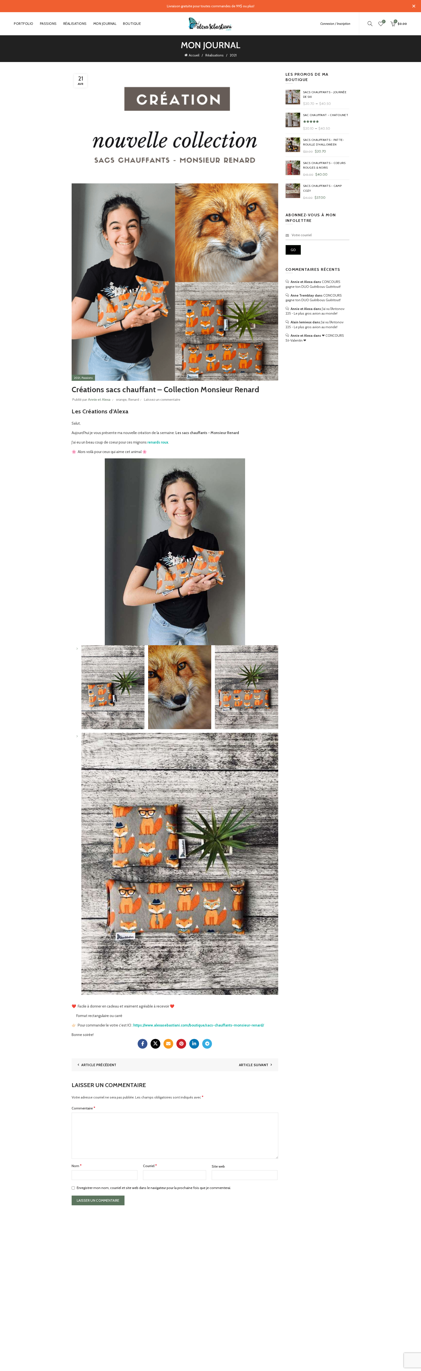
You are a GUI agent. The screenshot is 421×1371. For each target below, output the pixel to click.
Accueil (194, 55)
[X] (155, 1044)
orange (121, 399)
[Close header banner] (413, 6)
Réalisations (75, 23)
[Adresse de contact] (168, 1044)
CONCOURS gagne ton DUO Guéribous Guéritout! (313, 284)
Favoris (383, 21)
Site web (218, 1166)
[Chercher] (370, 23)
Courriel (150, 1165)
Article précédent (98, 1065)
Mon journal (105, 23)
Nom (77, 1165)
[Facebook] (142, 1044)
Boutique (132, 23)
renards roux (157, 442)
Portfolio (23, 23)
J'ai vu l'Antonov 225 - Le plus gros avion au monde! (315, 311)
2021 (233, 55)
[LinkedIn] (194, 1044)
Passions (48, 23)
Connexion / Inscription (335, 24)
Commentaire (83, 1108)
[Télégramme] (207, 1044)
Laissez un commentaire (162, 399)
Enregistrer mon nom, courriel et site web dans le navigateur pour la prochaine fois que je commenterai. (154, 1188)
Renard (133, 399)
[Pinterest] (181, 1044)
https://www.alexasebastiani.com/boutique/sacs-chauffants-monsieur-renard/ (198, 1025)
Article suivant (253, 1065)
